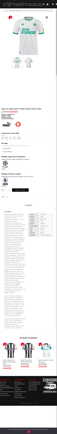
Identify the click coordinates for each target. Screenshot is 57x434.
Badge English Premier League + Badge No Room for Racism (17, 176)
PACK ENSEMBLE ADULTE (34, 382)
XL (14, 138)
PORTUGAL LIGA (18, 393)
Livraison (2, 384)
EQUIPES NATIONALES (19, 397)
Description (28, 205)
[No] (55, 431)
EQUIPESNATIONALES (34, 4)
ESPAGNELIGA (14, 4)
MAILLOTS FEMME (32, 386)
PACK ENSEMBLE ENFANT (34, 384)
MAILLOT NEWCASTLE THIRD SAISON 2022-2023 (13, 321)
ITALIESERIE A (22, 5)
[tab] (28, 205)
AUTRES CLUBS (18, 395)
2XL (19, 138)
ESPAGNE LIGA (17, 388)
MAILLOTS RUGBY (32, 390)
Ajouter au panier (20, 190)
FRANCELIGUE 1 (4, 4)
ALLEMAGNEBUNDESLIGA (18, 4)
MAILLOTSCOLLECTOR (40, 4)
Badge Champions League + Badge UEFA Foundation (15, 159)
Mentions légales (5, 386)
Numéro (7, 151)
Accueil (6, 10)
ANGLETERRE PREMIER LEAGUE (9, 5)
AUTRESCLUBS (30, 4)
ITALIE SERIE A (17, 390)
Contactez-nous (5, 395)
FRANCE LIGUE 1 (18, 382)
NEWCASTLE (26, 10)
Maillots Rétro (32, 388)
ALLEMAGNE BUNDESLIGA (20, 391)
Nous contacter (16, 328)
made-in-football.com (13, 303)
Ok (29, 431)
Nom (6, 148)
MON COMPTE (3, 382)
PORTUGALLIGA (26, 4)
